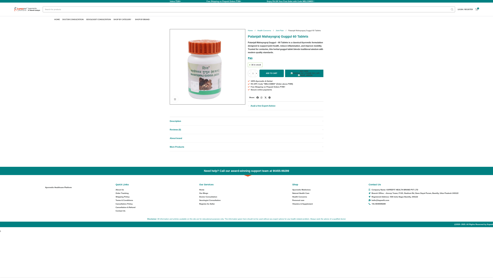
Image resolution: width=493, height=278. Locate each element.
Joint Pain (280, 30)
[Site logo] (27, 9)
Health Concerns (264, 30)
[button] (257, 97)
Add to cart (271, 73)
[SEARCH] (452, 9)
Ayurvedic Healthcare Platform (58, 187)
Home (250, 30)
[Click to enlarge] (175, 99)
